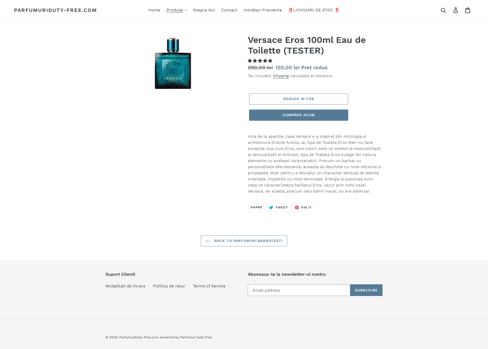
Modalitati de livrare (125, 286)
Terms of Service (209, 286)
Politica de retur (169, 286)
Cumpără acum (299, 115)
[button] (260, 60)
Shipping (281, 76)
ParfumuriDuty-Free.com (55, 10)
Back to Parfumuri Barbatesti (247, 241)
